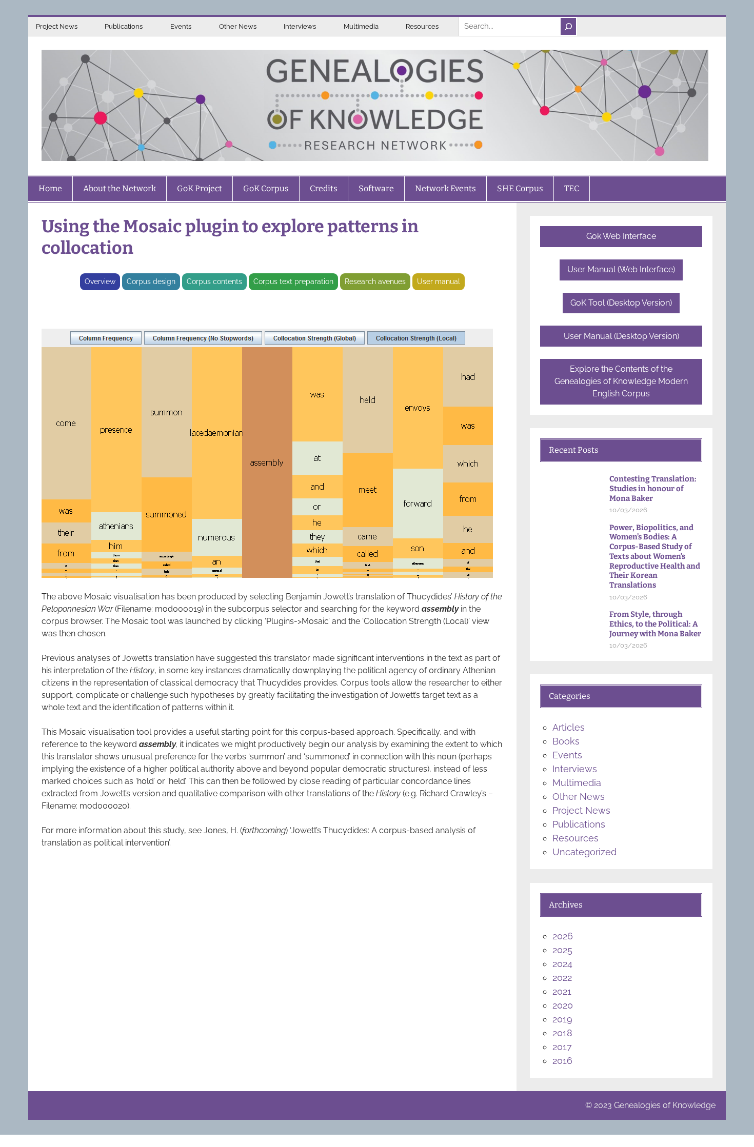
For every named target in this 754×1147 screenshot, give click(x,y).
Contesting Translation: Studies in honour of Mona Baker (653, 488)
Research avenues (375, 281)
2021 (561, 991)
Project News (56, 26)
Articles (568, 727)
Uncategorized (584, 852)
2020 (562, 1005)
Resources (422, 26)
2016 (562, 1060)
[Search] (568, 26)
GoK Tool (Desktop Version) (621, 303)
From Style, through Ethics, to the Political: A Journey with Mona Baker (655, 624)
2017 (562, 1046)
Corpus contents (214, 281)
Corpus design (151, 281)
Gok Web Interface (621, 236)
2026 (562, 936)
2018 (562, 1033)
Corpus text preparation (293, 281)
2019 (562, 1019)
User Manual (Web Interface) (621, 269)
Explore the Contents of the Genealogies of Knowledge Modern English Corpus (621, 381)
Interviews (300, 26)
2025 (562, 949)
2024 (562, 963)
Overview (100, 281)
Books (566, 741)
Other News (237, 26)
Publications (124, 26)
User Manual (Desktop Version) (621, 336)
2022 (562, 977)
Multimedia (361, 26)
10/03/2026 (628, 510)
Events (180, 26)
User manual (438, 281)
